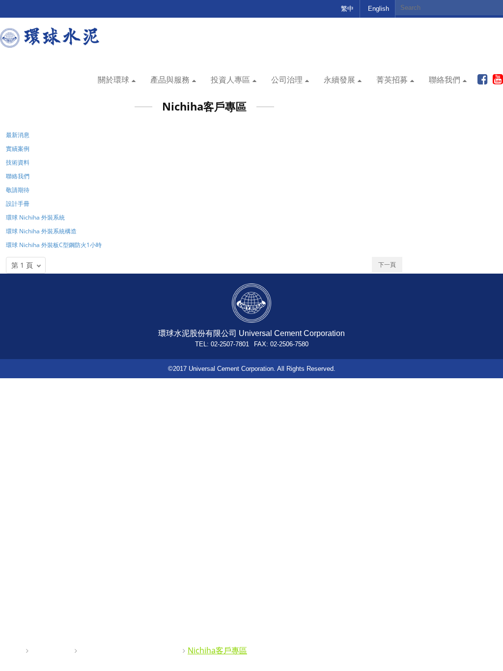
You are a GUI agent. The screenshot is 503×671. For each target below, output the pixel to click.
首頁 (14, 650)
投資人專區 (230, 80)
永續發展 (339, 80)
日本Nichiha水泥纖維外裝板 (129, 650)
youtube (498, 79)
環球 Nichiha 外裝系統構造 (41, 231)
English (378, 8)
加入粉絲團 (482, 79)
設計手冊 (17, 203)
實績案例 (17, 148)
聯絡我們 (444, 80)
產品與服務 (170, 80)
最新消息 (17, 135)
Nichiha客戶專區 (217, 650)
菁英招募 (392, 80)
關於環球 (113, 80)
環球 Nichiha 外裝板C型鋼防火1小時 (54, 245)
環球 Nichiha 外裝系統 (35, 217)
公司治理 (287, 80)
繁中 (347, 8)
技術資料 (17, 162)
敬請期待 (17, 190)
